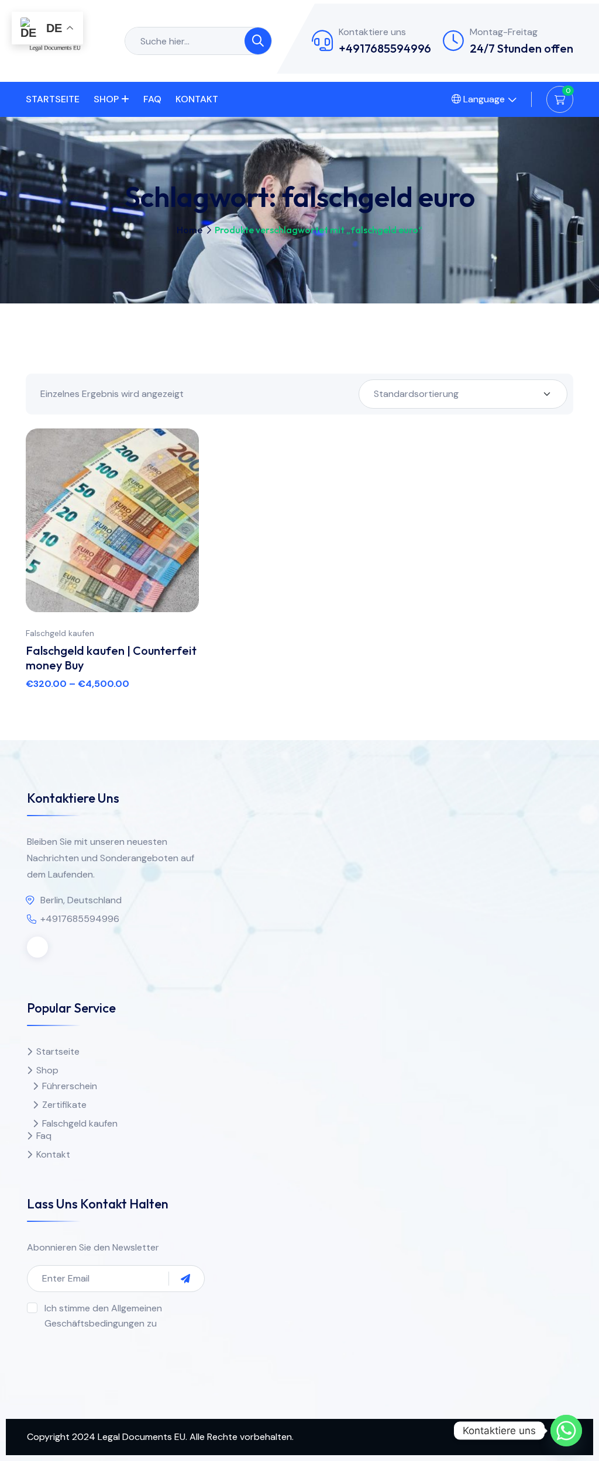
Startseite (53, 99)
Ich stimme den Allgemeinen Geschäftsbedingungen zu (103, 1315)
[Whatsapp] (566, 1430)
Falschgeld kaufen (60, 633)
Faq (152, 99)
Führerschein (69, 1086)
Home (189, 230)
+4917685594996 (385, 48)
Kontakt (196, 99)
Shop (106, 99)
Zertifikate (64, 1105)
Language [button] (483, 99)
